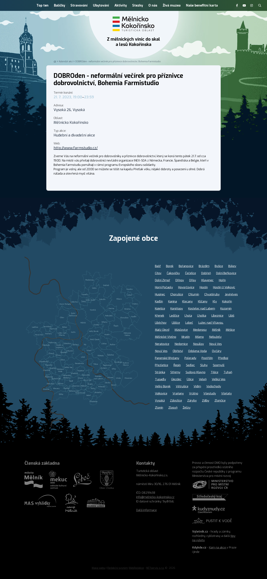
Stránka (160, 372)
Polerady (190, 358)
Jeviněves (231, 294)
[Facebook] (237, 5)
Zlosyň (172, 408)
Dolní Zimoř (162, 280)
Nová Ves (215, 344)
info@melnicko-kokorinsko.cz (155, 497)
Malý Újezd (162, 330)
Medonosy (200, 330)
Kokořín (227, 301)
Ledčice (174, 316)
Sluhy (204, 365)
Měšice (230, 330)
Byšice (219, 266)
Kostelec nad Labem (201, 308)
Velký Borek (163, 386)
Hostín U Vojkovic (224, 287)
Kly (215, 301)
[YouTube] (244, 5)
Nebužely (215, 337)
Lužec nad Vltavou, (210, 323)
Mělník (216, 330)
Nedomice (181, 344)
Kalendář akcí (66, 61)
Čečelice (190, 273)
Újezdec (176, 379)
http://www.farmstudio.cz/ (76, 148)
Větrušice (182, 386)
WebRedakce (136, 568)
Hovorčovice (186, 287)
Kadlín (159, 301)
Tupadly (160, 379)
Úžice (190, 379)
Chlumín (193, 294)
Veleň (203, 379)
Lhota (188, 316)
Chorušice (176, 294)
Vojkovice (161, 393)
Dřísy (192, 280)
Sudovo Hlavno (195, 372)
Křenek (159, 316)
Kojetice (160, 308)
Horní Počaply (164, 287)
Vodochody (213, 386)
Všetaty (226, 393)
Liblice (176, 323)
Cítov (158, 273)
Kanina (172, 301)
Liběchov (161, 323)
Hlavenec (207, 280)
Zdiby (205, 400)
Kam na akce (218, 547)
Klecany (187, 301)
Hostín (204, 287)
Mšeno (199, 337)
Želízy (187, 408)
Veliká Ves (218, 379)
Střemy (175, 372)
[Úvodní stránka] (133, 23)
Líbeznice (217, 316)
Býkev (232, 266)
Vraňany (178, 393)
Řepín (177, 365)
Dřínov (179, 280)
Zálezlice (176, 400)
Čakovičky (173, 273)
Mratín (185, 337)
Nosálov (198, 344)
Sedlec (190, 365)
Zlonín (159, 408)
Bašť (158, 266)
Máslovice (181, 330)
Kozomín (226, 308)
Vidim (197, 386)
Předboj (223, 358)
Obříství (178, 351)
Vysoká (160, 400)
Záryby (192, 400)
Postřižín (207, 358)
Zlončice (220, 400)
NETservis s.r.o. (155, 568)
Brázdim (204, 266)
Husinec (160, 294)
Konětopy (176, 308)
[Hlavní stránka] (55, 61)
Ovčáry (216, 351)
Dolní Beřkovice (226, 273)
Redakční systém (117, 568)
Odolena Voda (197, 351)
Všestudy (209, 393)
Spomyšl (218, 365)
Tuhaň (228, 372)
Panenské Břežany (167, 358)
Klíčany (202, 301)
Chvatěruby (212, 294)
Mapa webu (98, 568)
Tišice (214, 372)
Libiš (231, 316)
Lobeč (189, 323)
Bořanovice (186, 266)
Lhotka (201, 316)
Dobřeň (206, 273)
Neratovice (162, 344)
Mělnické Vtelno (165, 337)
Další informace (146, 510)
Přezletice (161, 365)
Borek (169, 266)
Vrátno (193, 393)
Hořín (222, 280)
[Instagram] (251, 5)
